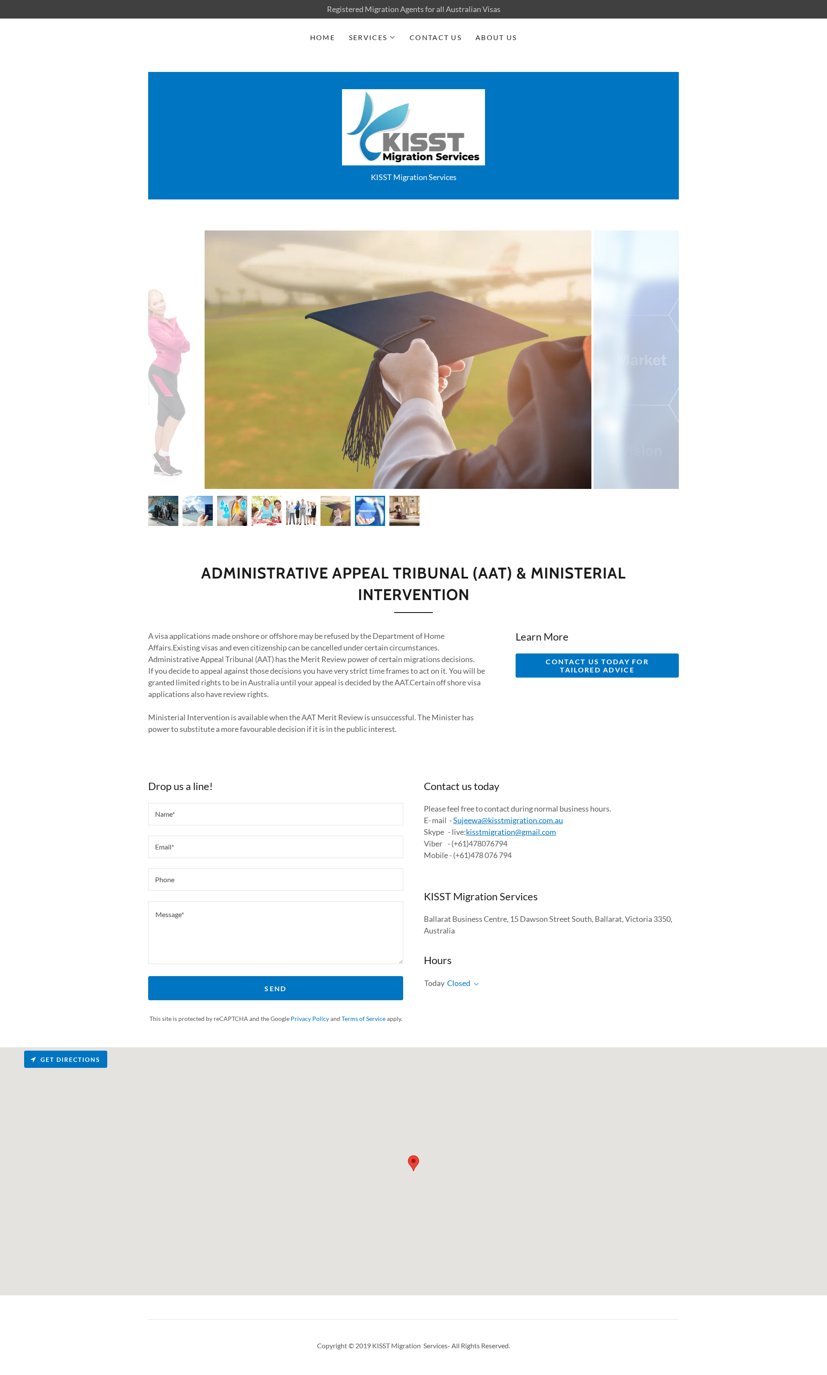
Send (275, 988)
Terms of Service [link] (364, 1018)
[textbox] (275, 814)
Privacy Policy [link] (310, 1018)
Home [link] (322, 37)
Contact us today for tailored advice (597, 665)
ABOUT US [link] (496, 37)
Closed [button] (458, 983)
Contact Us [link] (436, 37)
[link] (413, 126)
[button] (372, 37)
